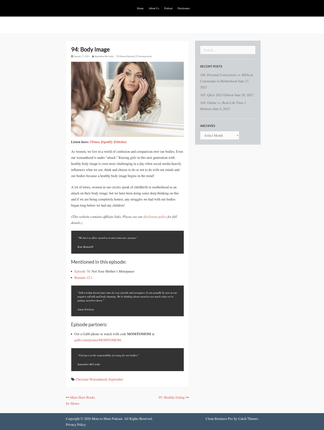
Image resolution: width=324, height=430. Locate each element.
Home (140, 8)
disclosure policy (155, 216)
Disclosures (184, 8)
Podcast (168, 8)
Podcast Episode (126, 56)
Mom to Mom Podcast (107, 418)
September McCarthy (104, 56)
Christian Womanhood (91, 379)
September (115, 379)
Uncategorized (145, 56)
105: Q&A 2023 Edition (217, 94)
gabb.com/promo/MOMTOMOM (97, 340)
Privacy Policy (76, 424)
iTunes (95, 141)
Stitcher (121, 141)
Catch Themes (248, 418)
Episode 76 (82, 271)
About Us (154, 8)
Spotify (108, 141)
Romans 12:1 (83, 277)
